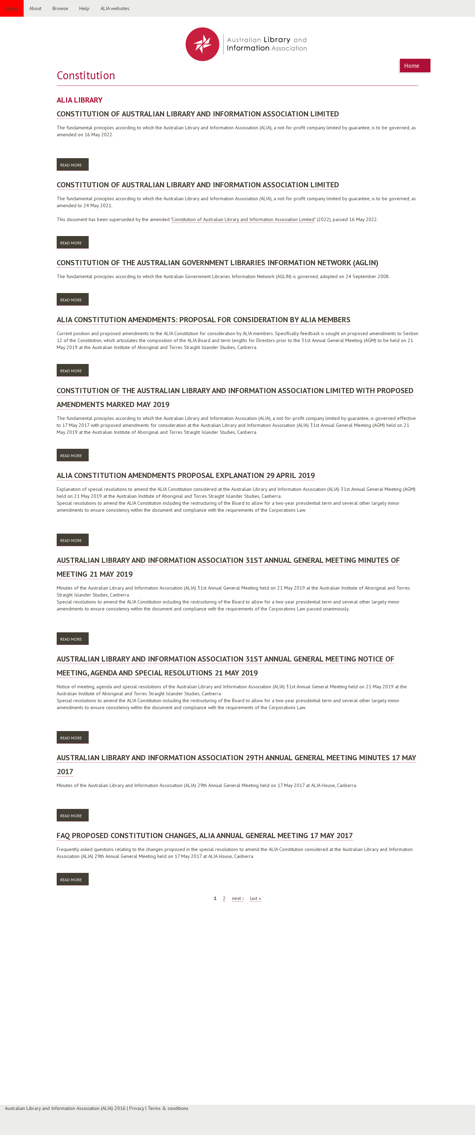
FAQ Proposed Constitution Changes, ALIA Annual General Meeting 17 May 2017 (205, 835)
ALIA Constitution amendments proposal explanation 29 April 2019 (186, 475)
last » (255, 898)
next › (238, 898)
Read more (74, 165)
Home (12, 8)
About (35, 8)
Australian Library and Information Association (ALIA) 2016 (65, 1108)
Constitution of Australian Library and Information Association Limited (198, 114)
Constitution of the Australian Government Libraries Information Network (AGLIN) (217, 262)
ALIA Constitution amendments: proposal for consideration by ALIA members (204, 319)
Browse (60, 8)
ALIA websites (114, 8)
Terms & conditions (168, 1108)
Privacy (136, 1108)
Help (84, 8)
